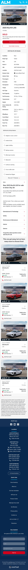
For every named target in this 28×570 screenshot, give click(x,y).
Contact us (14, 515)
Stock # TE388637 (6, 342)
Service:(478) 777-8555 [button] (15, 449)
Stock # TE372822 (6, 266)
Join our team (13, 519)
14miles (24, 346)
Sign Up (14, 552)
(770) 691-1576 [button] (15, 469)
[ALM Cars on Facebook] (10, 424)
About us (14, 486)
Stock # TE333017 (6, 381)
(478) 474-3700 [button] (15, 438)
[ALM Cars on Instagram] (17, 424)
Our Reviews (14, 507)
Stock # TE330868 (6, 304)
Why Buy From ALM (14, 503)
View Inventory (14, 482)
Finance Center (14, 498)
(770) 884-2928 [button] (15, 460)
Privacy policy (14, 511)
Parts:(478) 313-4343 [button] (15, 451)
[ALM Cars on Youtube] (14, 424)
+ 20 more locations (14, 473)
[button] (20, 2)
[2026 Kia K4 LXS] (14, 254)
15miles (24, 270)
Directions (14, 523)
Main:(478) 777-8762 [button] (15, 447)
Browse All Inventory (14, 42)
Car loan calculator (14, 490)
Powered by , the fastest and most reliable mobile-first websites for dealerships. (14, 563)
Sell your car (14, 494)
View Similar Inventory (14, 46)
